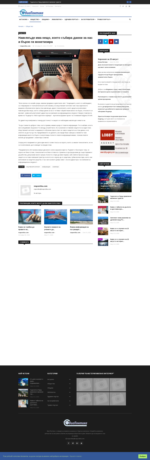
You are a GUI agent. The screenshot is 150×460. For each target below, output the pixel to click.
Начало (21, 26)
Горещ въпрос (25, 212)
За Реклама (49, 6)
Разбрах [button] (143, 456)
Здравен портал (71, 19)
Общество (34, 19)
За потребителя (88, 19)
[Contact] (129, 6)
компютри (56, 167)
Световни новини (103, 217)
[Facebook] (120, 6)
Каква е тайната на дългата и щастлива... (36, 403)
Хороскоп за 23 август (108, 59)
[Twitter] (123, 6)
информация (46, 167)
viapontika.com (25, 46)
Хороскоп (35, 6)
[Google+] (77, 443)
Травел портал (103, 19)
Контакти (58, 6)
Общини (45, 19)
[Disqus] (55, 271)
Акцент (100, 228)
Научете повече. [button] (76, 456)
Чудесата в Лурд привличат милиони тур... (36, 392)
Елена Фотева (102, 62)
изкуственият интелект (33, 167)
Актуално (23, 19)
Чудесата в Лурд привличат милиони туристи (45, 2)
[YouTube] (81, 443)
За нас (42, 6)
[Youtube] (126, 6)
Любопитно (57, 19)
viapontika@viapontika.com (42, 189)
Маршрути (76, 212)
